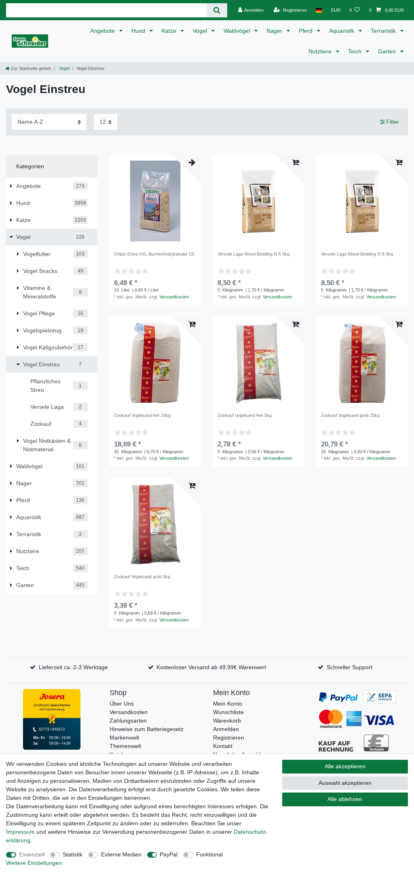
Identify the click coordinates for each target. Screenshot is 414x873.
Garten (387, 51)
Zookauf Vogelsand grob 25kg (350, 415)
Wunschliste (228, 712)
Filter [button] (392, 121)
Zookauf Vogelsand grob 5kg (142, 576)
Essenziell (31, 854)
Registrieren (228, 737)
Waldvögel (237, 30)
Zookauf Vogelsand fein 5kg (245, 415)
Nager (275, 30)
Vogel (201, 30)
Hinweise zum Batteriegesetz (147, 729)
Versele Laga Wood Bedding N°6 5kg (253, 254)
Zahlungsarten (128, 720)
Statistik (72, 854)
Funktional (209, 854)
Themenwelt (125, 746)
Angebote (103, 30)
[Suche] (217, 10)
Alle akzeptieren (345, 766)
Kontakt (222, 746)
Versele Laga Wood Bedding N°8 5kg (357, 254)
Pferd (306, 30)
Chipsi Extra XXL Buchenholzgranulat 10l (154, 254)
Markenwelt (124, 737)
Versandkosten (174, 296)
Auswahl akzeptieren (345, 783)
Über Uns (122, 703)
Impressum (20, 832)
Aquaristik (342, 30)
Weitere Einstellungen (34, 863)
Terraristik (384, 30)
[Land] (318, 10)
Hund (139, 30)
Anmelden (226, 729)
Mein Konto (227, 703)
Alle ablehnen (344, 799)
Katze (170, 30)
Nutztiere (320, 51)
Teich (355, 51)
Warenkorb (227, 720)
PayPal (168, 854)
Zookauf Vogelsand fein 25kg (142, 415)
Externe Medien (121, 854)
